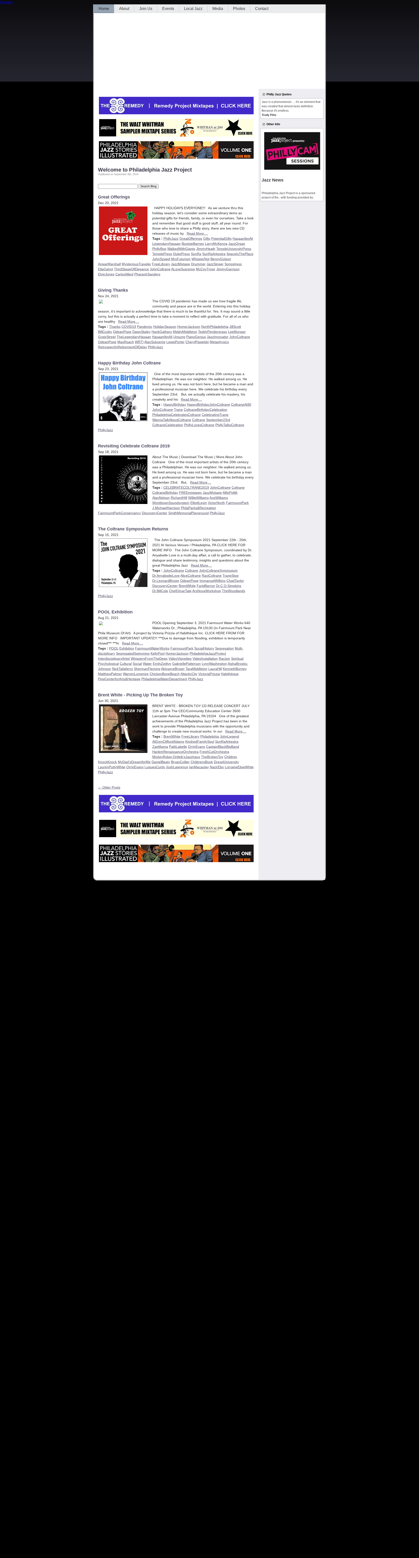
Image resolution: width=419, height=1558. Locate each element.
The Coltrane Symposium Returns (133, 529)
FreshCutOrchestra (214, 752)
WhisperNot (201, 259)
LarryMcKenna (216, 244)
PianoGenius (196, 337)
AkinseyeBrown (173, 669)
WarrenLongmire (136, 674)
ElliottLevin (198, 503)
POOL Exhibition (115, 612)
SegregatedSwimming (133, 653)
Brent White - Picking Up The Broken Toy (140, 694)
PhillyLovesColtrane (199, 425)
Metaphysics (219, 342)
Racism (224, 658)
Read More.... (197, 233)
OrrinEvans (196, 747)
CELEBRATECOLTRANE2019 (186, 487)
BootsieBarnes (193, 244)
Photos (239, 9)
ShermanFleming (147, 669)
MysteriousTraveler (136, 264)
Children (230, 757)
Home (104, 9)
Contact (261, 9)
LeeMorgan (237, 332)
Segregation (224, 648)
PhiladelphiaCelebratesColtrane (176, 415)
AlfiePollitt (230, 493)
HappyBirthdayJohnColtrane (208, 404)
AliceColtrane (190, 575)
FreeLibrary (161, 264)
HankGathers (162, 332)
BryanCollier (180, 762)
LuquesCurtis (155, 767)
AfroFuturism (181, 259)
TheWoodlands (233, 591)
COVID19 (128, 327)
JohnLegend (229, 736)
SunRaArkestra (214, 254)
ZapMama (160, 747)
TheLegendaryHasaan (134, 337)
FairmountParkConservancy (119, 513)
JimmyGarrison (228, 269)
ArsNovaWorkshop (206, 591)
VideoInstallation (205, 658)
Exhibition (126, 648)
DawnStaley (141, 332)
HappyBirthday (174, 404)
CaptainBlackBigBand (222, 747)
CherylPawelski (197, 342)
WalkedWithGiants (181, 249)
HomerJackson (188, 327)
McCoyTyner (205, 269)
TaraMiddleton (196, 669)
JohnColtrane (160, 269)
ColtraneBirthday (165, 493)
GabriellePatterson (186, 664)
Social (137, 664)
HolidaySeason (164, 327)
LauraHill (215, 669)
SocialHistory (204, 648)
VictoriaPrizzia (209, 674)
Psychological (108, 664)
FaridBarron (206, 586)
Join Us (145, 9)
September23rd (218, 420)
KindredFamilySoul (199, 741)
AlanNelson (161, 498)
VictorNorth (216, 503)
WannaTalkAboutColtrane (171, 420)
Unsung (179, 337)
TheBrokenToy (212, 757)
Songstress (233, 264)
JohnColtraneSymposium (218, 570)
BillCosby (105, 332)
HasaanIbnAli (243, 238)
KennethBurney (235, 669)
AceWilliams (219, 498)
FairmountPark (237, 503)
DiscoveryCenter (154, 513)
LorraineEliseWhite (239, 767)
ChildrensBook (202, 762)
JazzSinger (215, 264)
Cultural (126, 664)
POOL (113, 648)
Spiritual (237, 658)
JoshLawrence (177, 767)
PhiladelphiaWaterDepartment (164, 679)
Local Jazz (193, 9)
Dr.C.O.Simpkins (228, 586)
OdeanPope (122, 332)
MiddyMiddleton (185, 332)
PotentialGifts (221, 238)
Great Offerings (114, 197)
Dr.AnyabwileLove (166, 575)
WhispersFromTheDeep (149, 658)
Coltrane (198, 420)
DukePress (181, 254)
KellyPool (158, 653)
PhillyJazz (170, 238)
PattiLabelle (178, 747)
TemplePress (162, 254)
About (124, 9)
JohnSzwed (161, 259)
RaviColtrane (212, 575)
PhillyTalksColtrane (229, 425)
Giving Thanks (113, 290)
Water (147, 664)
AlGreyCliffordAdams (168, 741)
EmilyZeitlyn (162, 664)
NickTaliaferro (122, 669)
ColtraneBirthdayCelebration (205, 410)
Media (217, 9)
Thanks (115, 327)
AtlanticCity (188, 674)
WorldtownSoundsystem (170, 503)
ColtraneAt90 (241, 404)
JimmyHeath (205, 249)
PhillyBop (159, 249)
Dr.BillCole (160, 591)
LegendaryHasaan (166, 244)
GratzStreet (107, 337)
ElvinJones (106, 274)
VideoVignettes (180, 658)
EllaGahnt (105, 269)
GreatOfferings (190, 238)
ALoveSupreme (183, 269)
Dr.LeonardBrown (165, 581)
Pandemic (144, 327)
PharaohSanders (147, 274)
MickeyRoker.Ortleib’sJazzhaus (176, 757)
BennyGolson (220, 259)
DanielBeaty (161, 762)
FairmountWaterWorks (152, 648)
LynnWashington (214, 664)
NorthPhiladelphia (214, 327)
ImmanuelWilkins (213, 581)
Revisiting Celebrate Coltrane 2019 (134, 446)
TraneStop (231, 575)
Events (168, 9)
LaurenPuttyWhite (111, 767)
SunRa (196, 254)
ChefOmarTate (180, 591)
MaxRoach (125, 342)
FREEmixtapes (190, 493)
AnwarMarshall (109, 264)
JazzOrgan (236, 244)
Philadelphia (209, 736)
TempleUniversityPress (233, 249)
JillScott (235, 327)
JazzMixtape (180, 264)
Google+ (7, 2)
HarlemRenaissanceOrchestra (175, 752)
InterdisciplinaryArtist (114, 658)
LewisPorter (175, 342)
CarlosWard (124, 274)
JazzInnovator (217, 337)
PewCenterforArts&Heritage (119, 679)
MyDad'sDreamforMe (134, 762)
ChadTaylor (235, 581)
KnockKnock (107, 762)
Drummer (198, 264)
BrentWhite (187, 586)
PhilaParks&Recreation (198, 508)
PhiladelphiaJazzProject (208, 653)
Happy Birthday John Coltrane (129, 363)
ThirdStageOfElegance (131, 269)
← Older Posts (109, 787)
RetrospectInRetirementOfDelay (122, 347)
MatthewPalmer (110, 674)
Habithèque (230, 674)
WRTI (139, 342)
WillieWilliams (198, 498)
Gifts (206, 238)
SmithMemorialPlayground (188, 513)
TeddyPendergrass (212, 332)
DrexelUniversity (226, 762)
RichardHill (179, 498)
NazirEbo (217, 767)
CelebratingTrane (215, 415)
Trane (178, 410)
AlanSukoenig (154, 342)
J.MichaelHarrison (166, 508)
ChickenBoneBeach (165, 674)
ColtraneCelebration (167, 425)
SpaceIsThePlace (239, 254)
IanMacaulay (199, 767)
